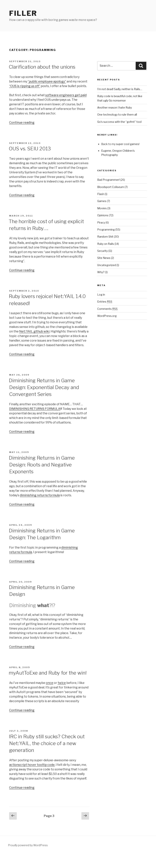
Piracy (101, 222)
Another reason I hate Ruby (114, 107)
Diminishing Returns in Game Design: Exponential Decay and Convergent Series (44, 387)
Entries (104, 301)
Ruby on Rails (105, 243)
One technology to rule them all (117, 114)
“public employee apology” (47, 81)
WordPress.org (107, 315)
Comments (107, 308)
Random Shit (105, 236)
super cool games (127, 144)
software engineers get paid (66, 95)
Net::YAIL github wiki (34, 331)
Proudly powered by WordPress (28, 845)
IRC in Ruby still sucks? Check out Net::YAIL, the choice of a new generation (47, 743)
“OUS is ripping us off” (24, 86)
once (49, 683)
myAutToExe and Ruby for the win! (48, 673)
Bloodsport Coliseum (110, 187)
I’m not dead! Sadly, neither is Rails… (119, 89)
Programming (106, 229)
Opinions (102, 215)
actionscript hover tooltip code (32, 765)
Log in (101, 294)
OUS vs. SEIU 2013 (30, 148)
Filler (23, 13)
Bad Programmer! (108, 179)
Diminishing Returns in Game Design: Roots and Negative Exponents (42, 465)
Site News (103, 257)
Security (102, 250)
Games (101, 201)
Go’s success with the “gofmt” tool (119, 121)
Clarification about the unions (42, 67)
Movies (102, 208)
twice (62, 683)
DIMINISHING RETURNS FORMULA (34, 409)
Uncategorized (106, 265)
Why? (100, 272)
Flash (100, 194)
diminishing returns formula (40, 495)
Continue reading (21, 122)
